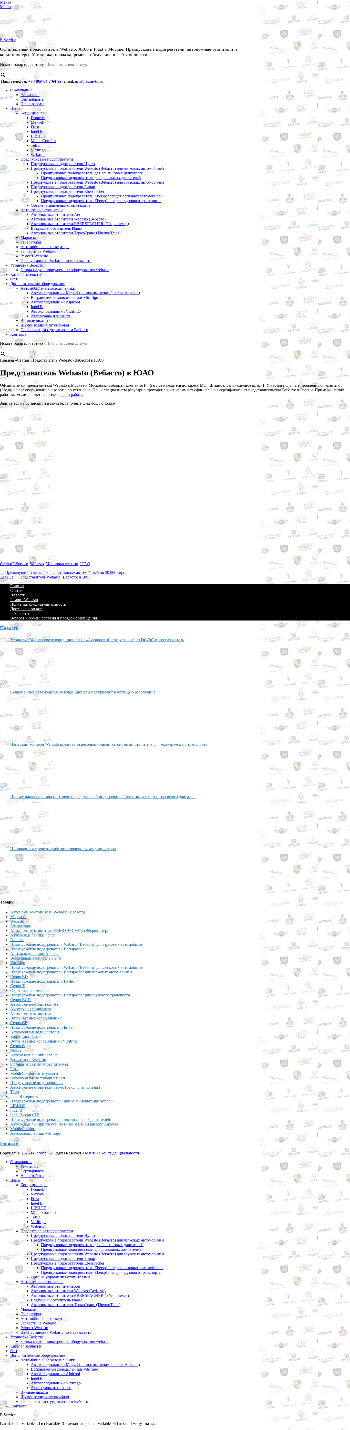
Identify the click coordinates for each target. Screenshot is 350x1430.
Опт (13, 279)
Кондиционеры (33, 113)
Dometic (38, 117)
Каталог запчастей (26, 274)
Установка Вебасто (26, 265)
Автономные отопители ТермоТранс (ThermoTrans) (75, 233)
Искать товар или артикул (23, 64)
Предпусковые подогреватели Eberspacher (67, 191)
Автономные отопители (41, 210)
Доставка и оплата (26, 609)
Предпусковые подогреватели (46, 159)
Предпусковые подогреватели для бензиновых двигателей (92, 173)
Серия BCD (20, 999)
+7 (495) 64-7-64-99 (44, 81)
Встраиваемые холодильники (36, 1018)
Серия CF (18, 1023)
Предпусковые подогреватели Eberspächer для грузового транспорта (101, 200)
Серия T (17, 986)
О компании (21, 90)
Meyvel (37, 122)
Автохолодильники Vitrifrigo (56, 311)
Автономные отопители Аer (55, 214)
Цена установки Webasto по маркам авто (55, 260)
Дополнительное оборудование (37, 283)
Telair (35, 145)
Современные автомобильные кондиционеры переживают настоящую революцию (83, 692)
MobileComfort (43, 141)
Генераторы (30, 242)
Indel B (37, 131)
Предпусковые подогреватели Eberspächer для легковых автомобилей (102, 196)
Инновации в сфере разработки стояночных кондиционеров (63, 849)
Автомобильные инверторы (44, 247)
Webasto (38, 154)
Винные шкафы (34, 320)
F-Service (8, 39)
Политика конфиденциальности (38, 604)
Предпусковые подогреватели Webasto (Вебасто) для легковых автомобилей (97, 168)
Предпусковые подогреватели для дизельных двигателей (91, 177)
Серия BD (19, 976)
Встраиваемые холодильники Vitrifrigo (64, 297)
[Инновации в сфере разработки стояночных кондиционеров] (29, 873)
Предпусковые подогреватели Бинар (63, 187)
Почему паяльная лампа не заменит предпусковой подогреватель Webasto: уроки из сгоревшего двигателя (103, 796)
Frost (35, 127)
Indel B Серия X (24, 1096)
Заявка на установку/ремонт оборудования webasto (64, 270)
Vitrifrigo (38, 150)
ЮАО (85, 564)
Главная (17, 586)
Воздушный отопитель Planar (56, 228)
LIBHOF (38, 136)
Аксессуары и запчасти (51, 316)
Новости (17, 595)
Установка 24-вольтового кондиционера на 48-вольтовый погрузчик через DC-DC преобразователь (97, 640)
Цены (15, 108)
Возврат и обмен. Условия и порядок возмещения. (54, 618)
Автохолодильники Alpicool (55, 302)
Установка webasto (62, 564)
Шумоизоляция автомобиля (44, 325)
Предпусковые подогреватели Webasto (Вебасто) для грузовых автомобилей (97, 182)
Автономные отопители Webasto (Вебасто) (68, 219)
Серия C (17, 1046)
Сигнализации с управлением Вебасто (54, 330)
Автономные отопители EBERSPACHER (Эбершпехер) (80, 224)
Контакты (18, 334)
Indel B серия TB (24, 1115)
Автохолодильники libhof (32, 935)
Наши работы (32, 104)
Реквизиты (29, 94)
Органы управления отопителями (60, 205)
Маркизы (28, 237)
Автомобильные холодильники (47, 288)
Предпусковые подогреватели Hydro (63, 164)
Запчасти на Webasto (38, 251)
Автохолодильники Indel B (33, 1055)
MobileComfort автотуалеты (34, 1073)
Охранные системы (27, 990)
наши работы (72, 394)
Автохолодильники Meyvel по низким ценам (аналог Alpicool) (85, 293)
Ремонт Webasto (34, 256)
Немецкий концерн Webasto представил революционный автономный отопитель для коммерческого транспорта (108, 744)
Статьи (6, 564)
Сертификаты (32, 99)
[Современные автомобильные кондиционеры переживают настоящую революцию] (29, 716)
